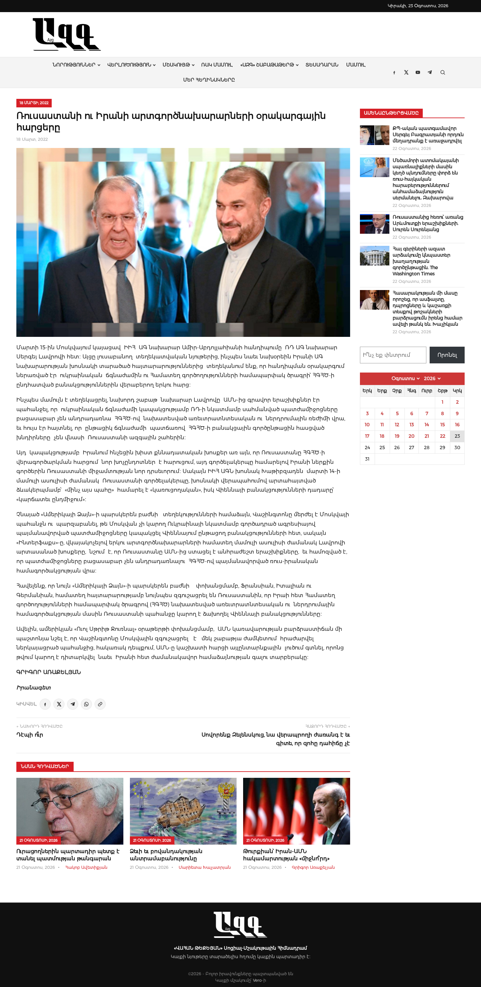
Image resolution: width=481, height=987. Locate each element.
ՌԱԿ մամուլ (217, 65)
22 (442, 436)
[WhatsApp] (86, 704)
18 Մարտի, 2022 (34, 103)
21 (427, 436)
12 (397, 424)
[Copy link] (100, 704)
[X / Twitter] (58, 704)
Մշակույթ (176, 65)
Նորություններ (74, 65)
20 (412, 436)
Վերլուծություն (129, 65)
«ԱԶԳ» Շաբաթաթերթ (267, 65)
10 (367, 424)
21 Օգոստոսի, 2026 (39, 840)
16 (457, 424)
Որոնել (447, 355)
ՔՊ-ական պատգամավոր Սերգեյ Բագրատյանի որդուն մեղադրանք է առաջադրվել (428, 134)
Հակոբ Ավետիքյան (86, 867)
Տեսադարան (322, 65)
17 (367, 436)
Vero (257, 980)
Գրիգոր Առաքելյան (313, 867)
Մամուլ (355, 65)
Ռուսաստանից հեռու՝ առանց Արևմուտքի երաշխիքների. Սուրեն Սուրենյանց (428, 223)
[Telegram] (72, 704)
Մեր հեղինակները (209, 80)
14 (427, 424)
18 (382, 436)
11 (382, 424)
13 (412, 424)
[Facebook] (45, 704)
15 (442, 424)
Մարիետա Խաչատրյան (205, 867)
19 (397, 436)
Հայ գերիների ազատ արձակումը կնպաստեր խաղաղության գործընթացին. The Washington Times (421, 261)
